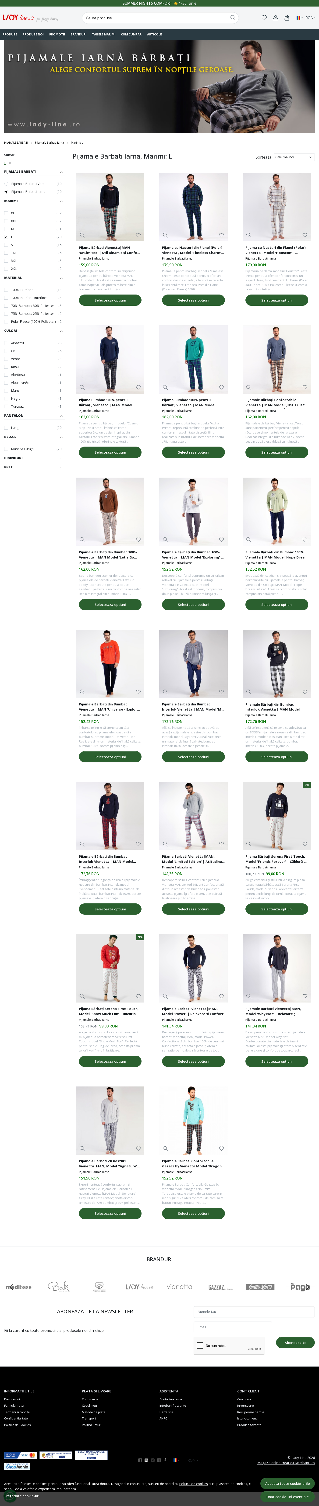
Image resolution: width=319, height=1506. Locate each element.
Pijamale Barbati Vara (28, 183)
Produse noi (33, 34)
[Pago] (300, 1295)
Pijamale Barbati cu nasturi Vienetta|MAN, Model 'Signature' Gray (108, 1164)
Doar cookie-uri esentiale (287, 1496)
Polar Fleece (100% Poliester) (33, 321)
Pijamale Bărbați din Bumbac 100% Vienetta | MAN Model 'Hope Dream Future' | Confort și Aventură (276, 555)
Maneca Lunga (22, 449)
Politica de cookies (193, 1484)
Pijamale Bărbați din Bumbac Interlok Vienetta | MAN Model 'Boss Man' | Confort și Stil (272, 707)
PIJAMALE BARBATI (16, 143)
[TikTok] (166, 1460)
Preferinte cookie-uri (21, 1496)
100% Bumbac (22, 290)
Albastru (17, 343)
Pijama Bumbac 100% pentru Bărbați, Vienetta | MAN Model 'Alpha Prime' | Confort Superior (190, 403)
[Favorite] (264, 18)
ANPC (163, 1418)
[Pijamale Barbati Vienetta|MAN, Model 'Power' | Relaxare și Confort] (193, 968)
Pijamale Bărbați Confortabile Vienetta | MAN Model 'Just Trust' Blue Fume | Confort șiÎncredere (275, 403)
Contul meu (245, 1399)
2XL (14, 268)
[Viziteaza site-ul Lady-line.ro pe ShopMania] (20, 1466)
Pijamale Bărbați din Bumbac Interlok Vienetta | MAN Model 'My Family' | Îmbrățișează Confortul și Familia (192, 707)
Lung (15, 427)
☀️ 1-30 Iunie (159, 3)
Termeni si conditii (17, 1412)
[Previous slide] (11, 1287)
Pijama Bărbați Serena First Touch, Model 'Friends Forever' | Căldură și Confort (275, 859)
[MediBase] (18, 1295)
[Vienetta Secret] (179, 1295)
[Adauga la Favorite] (138, 235)
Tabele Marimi (103, 34)
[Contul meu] (275, 18)
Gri (13, 351)
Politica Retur (91, 1425)
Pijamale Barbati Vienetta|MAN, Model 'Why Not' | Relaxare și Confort (273, 1011)
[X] (160, 1460)
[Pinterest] (154, 1460)
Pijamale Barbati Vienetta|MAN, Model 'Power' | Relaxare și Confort (193, 1011)
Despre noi (12, 1399)
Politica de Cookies (17, 1425)
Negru (16, 398)
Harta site (166, 1412)
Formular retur (14, 1405)
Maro (15, 390)
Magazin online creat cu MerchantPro (286, 1463)
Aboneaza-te (295, 1342)
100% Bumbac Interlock (29, 297)
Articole (154, 34)
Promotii (57, 34)
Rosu (15, 366)
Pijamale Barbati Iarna (49, 143)
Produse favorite (249, 1425)
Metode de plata (93, 1412)
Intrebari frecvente (173, 1405)
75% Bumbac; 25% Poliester (32, 313)
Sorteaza (263, 157)
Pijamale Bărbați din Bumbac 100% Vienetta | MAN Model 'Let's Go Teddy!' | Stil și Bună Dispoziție (108, 555)
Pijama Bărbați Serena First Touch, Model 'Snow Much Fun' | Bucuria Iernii (108, 1011)
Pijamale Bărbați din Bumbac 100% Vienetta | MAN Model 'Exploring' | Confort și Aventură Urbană (192, 555)
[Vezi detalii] (82, 235)
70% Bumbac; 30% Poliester (32, 305)
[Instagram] (148, 1460)
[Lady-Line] (31, 17)
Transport (89, 1418)
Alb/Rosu (18, 374)
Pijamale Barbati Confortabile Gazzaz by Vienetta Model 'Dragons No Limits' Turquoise (192, 1164)
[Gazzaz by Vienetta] (219, 1295)
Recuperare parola (250, 1412)
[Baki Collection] (58, 1295)
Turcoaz (17, 406)
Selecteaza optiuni (110, 300)
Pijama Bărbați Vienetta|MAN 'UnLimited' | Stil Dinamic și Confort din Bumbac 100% (110, 250)
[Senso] (260, 1295)
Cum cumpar (131, 34)
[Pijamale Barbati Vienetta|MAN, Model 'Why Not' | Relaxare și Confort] (277, 968)
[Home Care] (99, 1295)
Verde (15, 359)
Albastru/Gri (20, 382)
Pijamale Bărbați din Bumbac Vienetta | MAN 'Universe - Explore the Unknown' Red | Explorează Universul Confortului (109, 707)
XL (13, 213)
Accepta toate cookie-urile (287, 1483)
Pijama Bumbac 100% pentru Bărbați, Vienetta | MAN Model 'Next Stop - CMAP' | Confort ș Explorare (105, 403)
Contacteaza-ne (171, 1399)
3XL (14, 260)
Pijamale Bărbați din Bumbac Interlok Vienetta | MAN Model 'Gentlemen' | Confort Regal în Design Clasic (106, 859)
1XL (14, 252)
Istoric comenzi (247, 1418)
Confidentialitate (16, 1418)
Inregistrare (245, 1405)
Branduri (78, 34)
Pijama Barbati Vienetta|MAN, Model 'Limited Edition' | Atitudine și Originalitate (192, 859)
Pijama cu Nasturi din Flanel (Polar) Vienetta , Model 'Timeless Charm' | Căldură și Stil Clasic (193, 250)
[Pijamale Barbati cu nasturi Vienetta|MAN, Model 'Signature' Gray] (110, 1120)
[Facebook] (141, 1460)
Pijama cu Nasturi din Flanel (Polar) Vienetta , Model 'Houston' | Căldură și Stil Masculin (275, 250)
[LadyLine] (139, 1295)
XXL (14, 221)
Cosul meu (89, 1405)
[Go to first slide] (307, 1287)
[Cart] (287, 18)
